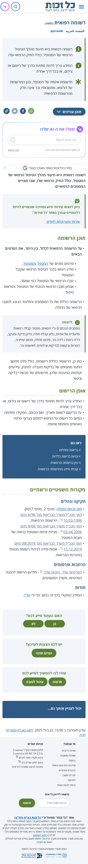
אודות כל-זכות (69, 750)
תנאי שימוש (13, 149)
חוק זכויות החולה (69, 508)
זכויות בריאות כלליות (65, 456)
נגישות (72, 760)
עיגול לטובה (34, 682)
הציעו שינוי (44, 653)
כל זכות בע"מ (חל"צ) (27, 817)
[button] (81, 7)
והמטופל (29, 263)
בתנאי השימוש (40, 835)
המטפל (42, 263)
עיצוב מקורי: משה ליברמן (31, 757)
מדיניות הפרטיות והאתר (64, 765)
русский (57, 31)
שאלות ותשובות (68, 755)
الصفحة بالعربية (75, 31)
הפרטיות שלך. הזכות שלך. (62, 572)
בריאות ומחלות (68, 450)
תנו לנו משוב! (69, 775)
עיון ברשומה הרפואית (64, 462)
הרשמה (27, 803)
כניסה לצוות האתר (66, 785)
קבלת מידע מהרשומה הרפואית (58, 469)
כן (54, 623)
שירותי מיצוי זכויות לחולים (63, 221)
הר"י (27, 595)
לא (33, 623)
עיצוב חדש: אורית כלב (32, 762)
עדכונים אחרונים (67, 770)
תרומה (57, 682)
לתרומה (72, 780)
